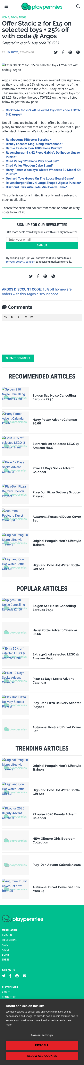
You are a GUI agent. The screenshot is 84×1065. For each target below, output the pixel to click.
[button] (5, 317)
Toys (14, 17)
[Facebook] (63, 52)
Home (5, 17)
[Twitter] (56, 52)
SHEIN (5, 959)
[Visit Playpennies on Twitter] (3, 976)
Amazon (7, 935)
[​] (42, 335)
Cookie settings (42, 1035)
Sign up (42, 245)
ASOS (5, 944)
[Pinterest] (70, 52)
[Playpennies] (42, 6)
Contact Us (9, 997)
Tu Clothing (9, 939)
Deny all (42, 1045)
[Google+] (78, 52)
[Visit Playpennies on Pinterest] (17, 976)
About (6, 992)
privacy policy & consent (20, 261)
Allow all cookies (42, 1055)
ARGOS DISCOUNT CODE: (22, 289)
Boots (5, 954)
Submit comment (18, 358)
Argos (22, 17)
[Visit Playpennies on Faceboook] (10, 976)
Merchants (9, 930)
